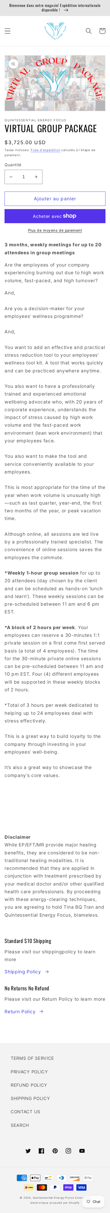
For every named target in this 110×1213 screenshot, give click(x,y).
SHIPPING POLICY (30, 1098)
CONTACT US (25, 1111)
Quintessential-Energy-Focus (53, 1197)
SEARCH (20, 1125)
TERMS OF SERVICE (32, 1058)
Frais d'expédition (46, 150)
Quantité (13, 165)
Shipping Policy (23, 971)
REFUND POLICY (29, 1085)
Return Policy (20, 1011)
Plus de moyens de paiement (55, 230)
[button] (7, 31)
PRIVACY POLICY (29, 1071)
